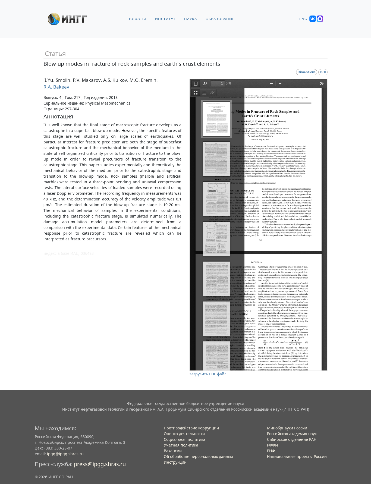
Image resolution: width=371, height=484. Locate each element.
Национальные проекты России (297, 456)
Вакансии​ (173, 450)
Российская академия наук (292, 433)
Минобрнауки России (287, 427)
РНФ (271, 450)
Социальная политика (184, 439)
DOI (323, 72)
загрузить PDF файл (208, 373)
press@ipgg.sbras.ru (100, 464)
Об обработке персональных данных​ (198, 456)
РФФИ (272, 445)
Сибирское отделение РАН (291, 439)
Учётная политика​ (181, 445)
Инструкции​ (175, 462)
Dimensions (307, 72)
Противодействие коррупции (191, 427)
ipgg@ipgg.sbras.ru (65, 453)
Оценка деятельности (184, 433)
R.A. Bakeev (56, 87)
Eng (303, 19)
